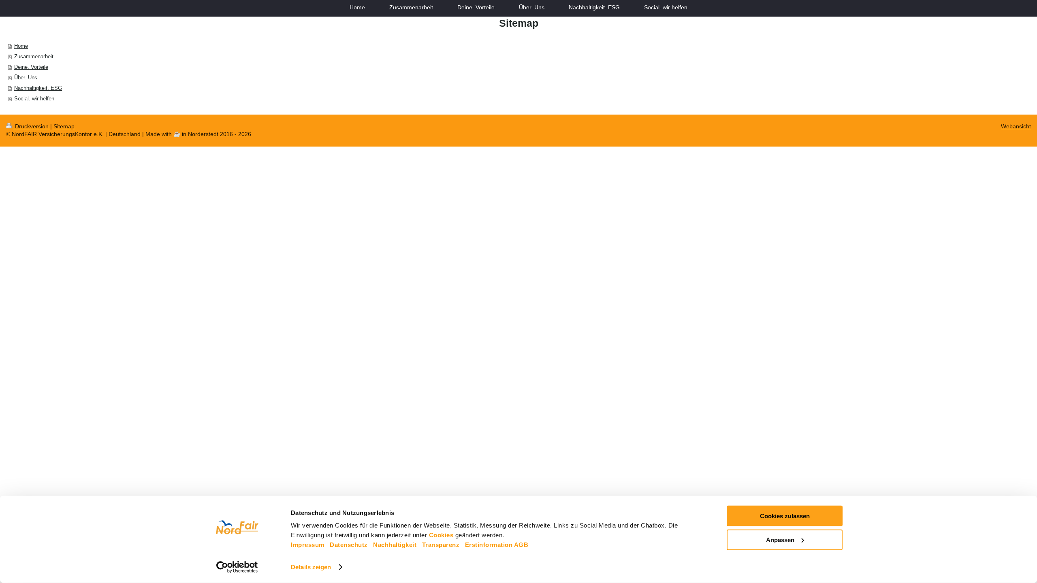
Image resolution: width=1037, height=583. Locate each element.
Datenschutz (349, 544)
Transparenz (441, 544)
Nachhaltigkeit (394, 544)
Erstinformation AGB (497, 544)
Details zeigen (311, 567)
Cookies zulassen (785, 516)
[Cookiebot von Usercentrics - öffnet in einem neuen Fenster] (237, 567)
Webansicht (1016, 126)
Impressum (307, 544)
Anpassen (780, 539)
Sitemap (64, 126)
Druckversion (31, 126)
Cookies (441, 535)
